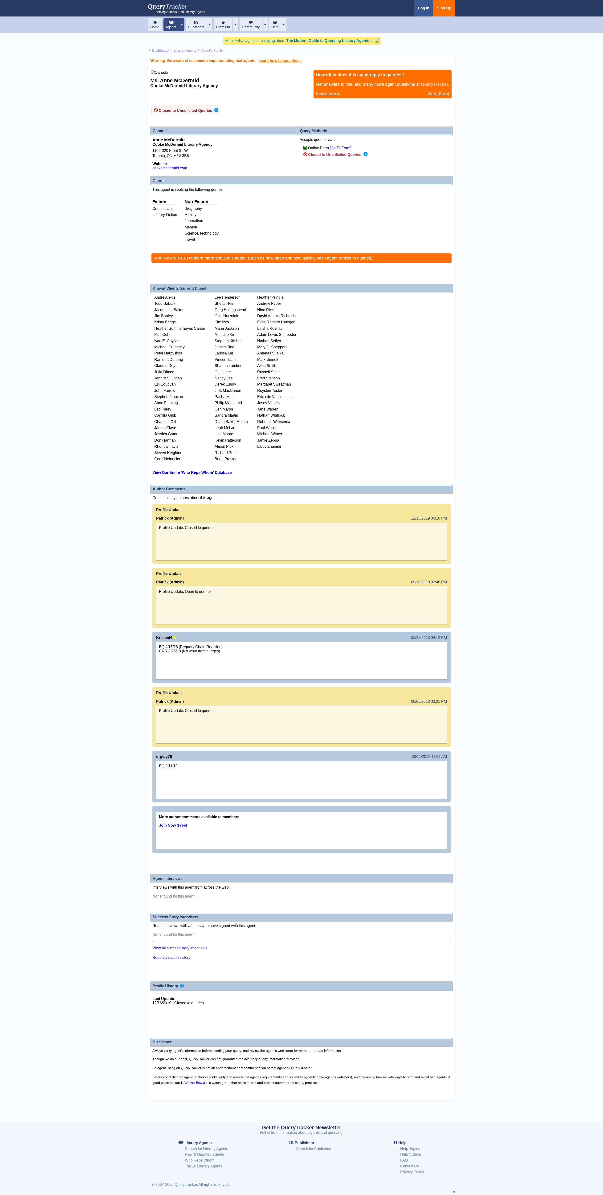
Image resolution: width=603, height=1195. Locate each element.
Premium (223, 27)
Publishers (196, 27)
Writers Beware (195, 1083)
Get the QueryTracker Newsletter (301, 1127)
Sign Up (444, 8)
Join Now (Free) (173, 825)
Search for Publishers (314, 1149)
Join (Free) (438, 93)
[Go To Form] (340, 148)
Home (155, 27)
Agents (171, 27)
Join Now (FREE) (171, 258)
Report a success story (171, 957)
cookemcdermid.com (169, 168)
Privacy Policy (412, 1172)
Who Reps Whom (199, 1160)
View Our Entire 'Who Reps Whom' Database (192, 473)
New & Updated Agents (204, 1154)
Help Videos (410, 1154)
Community (251, 27)
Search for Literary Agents (206, 1149)
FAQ (404, 1160)
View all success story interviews (179, 948)
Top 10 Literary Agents (203, 1166)
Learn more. (328, 93)
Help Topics (410, 1149)
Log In (423, 8)
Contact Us (409, 1166)
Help (274, 27)
